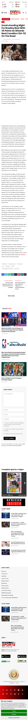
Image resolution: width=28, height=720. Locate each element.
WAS (13, 266)
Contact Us (4, 573)
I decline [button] (14, 714)
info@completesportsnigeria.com (12, 649)
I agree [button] (14, 711)
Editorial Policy (5, 588)
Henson (8, 266)
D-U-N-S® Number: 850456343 (9, 597)
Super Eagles (15, 19)
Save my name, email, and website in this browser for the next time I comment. (14, 424)
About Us (3, 571)
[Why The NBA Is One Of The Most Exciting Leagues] (14, 369)
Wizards (17, 268)
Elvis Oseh (11, 296)
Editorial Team (5, 581)
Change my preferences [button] (14, 717)
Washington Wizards (7, 268)
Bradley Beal (12, 264)
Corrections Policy (6, 590)
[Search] (23, 12)
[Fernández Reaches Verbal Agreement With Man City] (6, 552)
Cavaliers (19, 264)
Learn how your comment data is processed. (13, 444)
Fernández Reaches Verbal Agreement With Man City (18, 550)
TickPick (22, 255)
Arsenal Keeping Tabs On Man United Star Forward (18, 542)
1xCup (22, 19)
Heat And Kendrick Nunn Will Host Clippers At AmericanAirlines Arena (20, 286)
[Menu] (4, 12)
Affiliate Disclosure (6, 593)
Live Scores (6, 19)
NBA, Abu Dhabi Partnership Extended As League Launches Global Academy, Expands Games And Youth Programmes (13, 355)
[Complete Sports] (15, 12)
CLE (3, 266)
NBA (3, 22)
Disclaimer (4, 583)
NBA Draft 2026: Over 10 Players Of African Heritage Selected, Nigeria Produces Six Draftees (12, 329)
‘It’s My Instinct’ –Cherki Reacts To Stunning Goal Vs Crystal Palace (18, 524)
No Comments (16, 39)
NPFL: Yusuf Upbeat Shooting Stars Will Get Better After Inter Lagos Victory (17, 534)
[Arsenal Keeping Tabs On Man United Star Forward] (6, 544)
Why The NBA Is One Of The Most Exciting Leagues (11, 379)
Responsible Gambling (7, 595)
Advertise (3, 576)
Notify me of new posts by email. (13, 433)
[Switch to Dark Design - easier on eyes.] (26, 12)
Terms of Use (4, 578)
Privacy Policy (5, 585)
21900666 (4, 264)
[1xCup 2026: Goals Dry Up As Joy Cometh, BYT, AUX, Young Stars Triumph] (6, 515)
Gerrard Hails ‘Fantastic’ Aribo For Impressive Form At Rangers (7, 285)
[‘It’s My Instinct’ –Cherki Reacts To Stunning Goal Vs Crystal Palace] (6, 524)
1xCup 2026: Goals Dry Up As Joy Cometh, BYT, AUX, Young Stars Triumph (19, 515)
